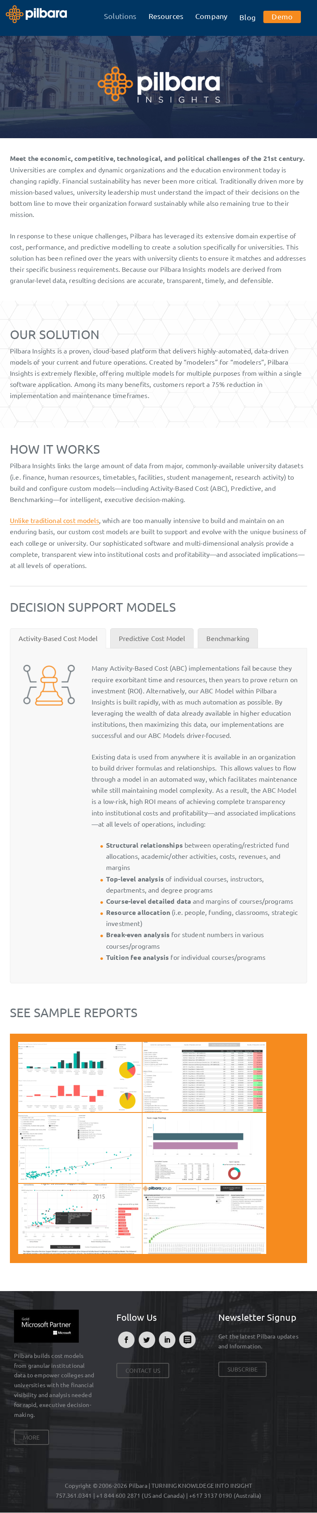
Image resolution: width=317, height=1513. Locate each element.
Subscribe (242, 1369)
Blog (247, 17)
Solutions (120, 16)
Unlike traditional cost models (54, 520)
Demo (282, 16)
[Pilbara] (36, 13)
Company (211, 16)
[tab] (58, 638)
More (31, 1437)
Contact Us (143, 1370)
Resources (166, 16)
